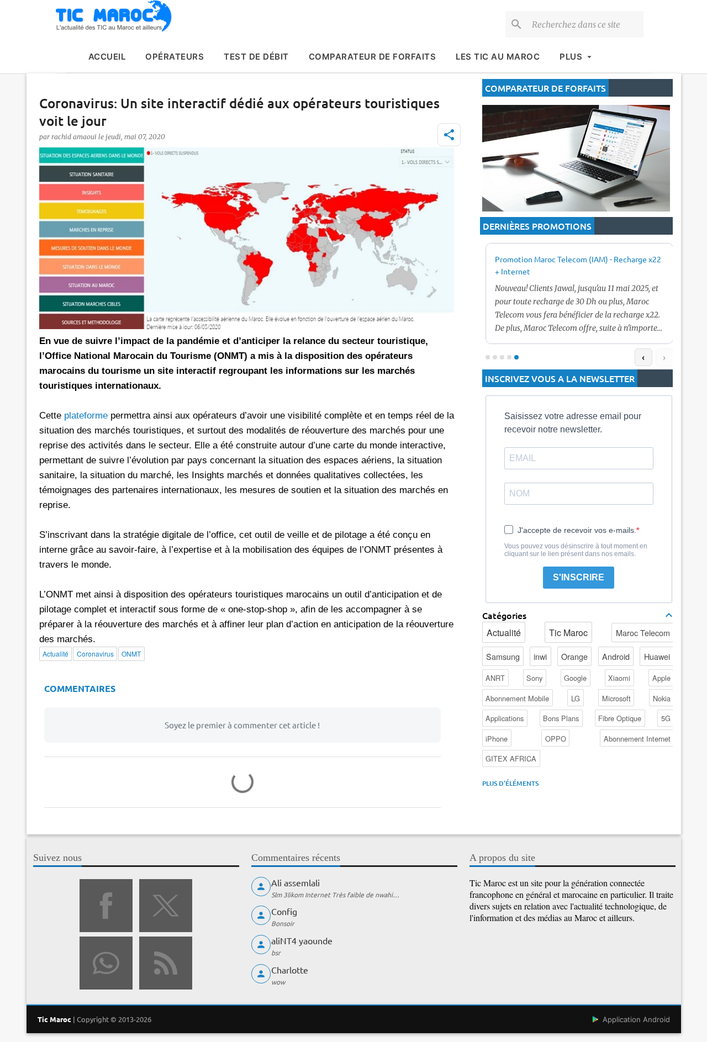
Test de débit (256, 56)
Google (575, 678)
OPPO (555, 738)
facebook (106, 905)
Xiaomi (619, 678)
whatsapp (106, 963)
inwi (540, 656)
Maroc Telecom (643, 632)
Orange (574, 656)
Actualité (504, 632)
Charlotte (289, 969)
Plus (571, 56)
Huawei (657, 656)
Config (284, 911)
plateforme (86, 415)
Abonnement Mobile (517, 698)
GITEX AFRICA (511, 758)
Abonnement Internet (637, 738)
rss (165, 963)
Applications (505, 718)
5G (666, 718)
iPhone (497, 738)
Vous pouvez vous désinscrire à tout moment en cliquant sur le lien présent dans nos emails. (575, 550)
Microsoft (616, 698)
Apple (661, 678)
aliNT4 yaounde (302, 940)
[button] (449, 135)
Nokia (662, 698)
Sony (534, 678)
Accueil (107, 56)
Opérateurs (174, 56)
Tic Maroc (568, 632)
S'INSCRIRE (578, 577)
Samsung (503, 656)
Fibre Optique (619, 718)
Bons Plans (561, 718)
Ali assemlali (295, 882)
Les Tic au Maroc (498, 56)
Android (616, 656)
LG (575, 698)
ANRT (495, 678)
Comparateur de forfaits (372, 56)
